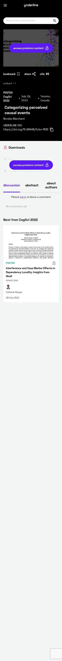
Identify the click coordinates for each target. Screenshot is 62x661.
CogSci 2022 (28, 220)
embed (7, 83)
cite (42, 73)
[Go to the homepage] (31, 5)
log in (23, 197)
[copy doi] (54, 130)
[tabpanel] (31, 202)
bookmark (9, 73)
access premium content (28, 48)
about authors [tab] (51, 185)
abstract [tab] (31, 185)
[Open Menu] (5, 5)
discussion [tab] (11, 185)
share (27, 73)
